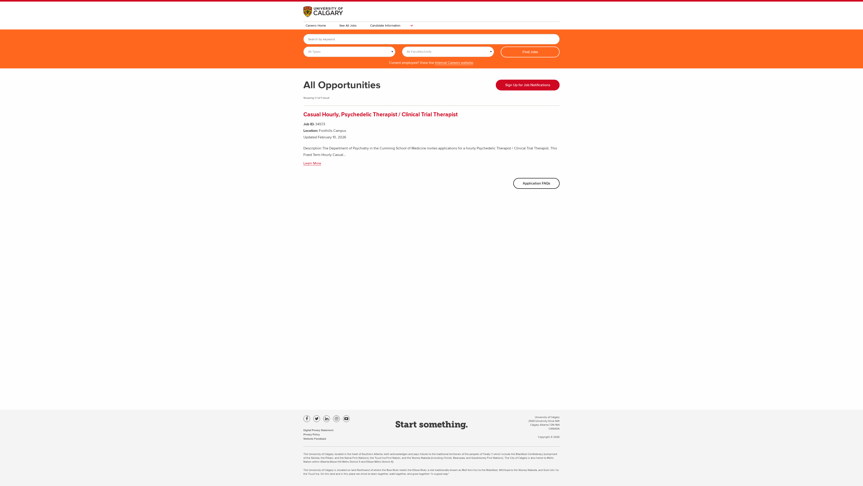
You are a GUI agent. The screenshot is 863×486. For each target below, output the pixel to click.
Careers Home (316, 25)
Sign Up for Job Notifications (527, 85)
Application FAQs (536, 183)
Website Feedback (314, 439)
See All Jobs (348, 25)
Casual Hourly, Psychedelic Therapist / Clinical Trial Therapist (380, 114)
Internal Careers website (454, 63)
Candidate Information (385, 25)
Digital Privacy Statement (318, 430)
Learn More (312, 163)
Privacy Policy (311, 434)
